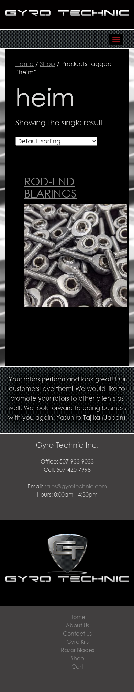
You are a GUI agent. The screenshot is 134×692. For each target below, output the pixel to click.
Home (24, 63)
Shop (47, 63)
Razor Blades (77, 649)
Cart (77, 666)
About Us (77, 625)
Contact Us (77, 633)
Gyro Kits (77, 641)
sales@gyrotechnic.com (75, 486)
